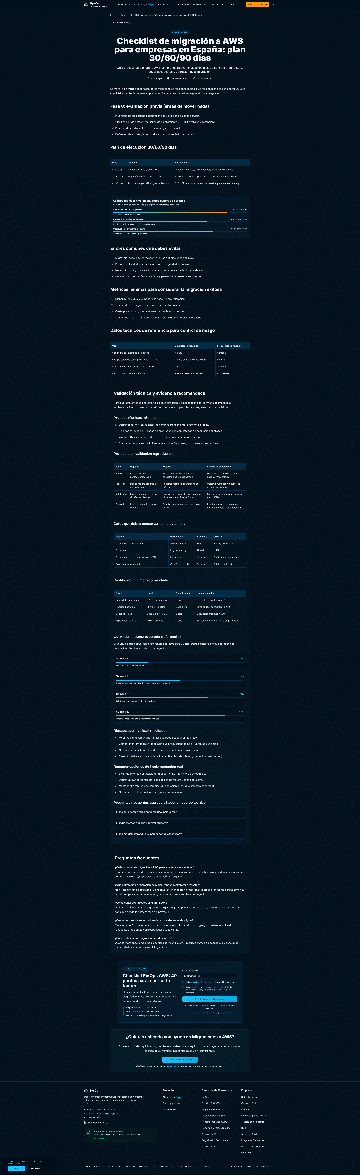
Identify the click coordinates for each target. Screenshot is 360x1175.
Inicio (112, 15)
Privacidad (222, 1013)
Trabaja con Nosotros (252, 1121)
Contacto (232, 4)
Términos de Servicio (113, 1166)
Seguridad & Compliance (215, 1140)
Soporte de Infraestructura (216, 1128)
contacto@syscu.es (110, 1114)
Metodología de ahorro (253, 1115)
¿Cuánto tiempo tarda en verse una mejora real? (148, 812)
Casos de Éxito (181, 4)
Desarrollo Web (210, 1134)
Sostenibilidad (185, 1166)
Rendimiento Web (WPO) (215, 1121)
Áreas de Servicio (250, 1134)
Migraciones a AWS (212, 1109)
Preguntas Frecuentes (252, 1140)
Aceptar (16, 1168)
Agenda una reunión (257, 4)
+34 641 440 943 (94, 1114)
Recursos (197, 4)
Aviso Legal (130, 1166)
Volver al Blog (123, 22)
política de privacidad (202, 982)
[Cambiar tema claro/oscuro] (272, 4)
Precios (161, 4)
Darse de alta (170, 1109)
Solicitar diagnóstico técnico (180, 1059)
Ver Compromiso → (100, 1139)
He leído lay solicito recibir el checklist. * (211, 982)
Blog (123, 15)
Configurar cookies (202, 1166)
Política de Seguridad (147, 1166)
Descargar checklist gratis (212, 999)
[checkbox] (183, 982)
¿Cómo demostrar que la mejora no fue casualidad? (150, 833)
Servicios (122, 4)
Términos (230, 1013)
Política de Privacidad (92, 1166)
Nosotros (215, 4)
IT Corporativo (209, 1146)
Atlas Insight (143, 4)
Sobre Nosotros (249, 1097)
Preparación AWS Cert (253, 1146)
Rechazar (35, 1168)
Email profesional (190, 970)
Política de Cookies (15, 1163)
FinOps (205, 1097)
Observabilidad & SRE (213, 1115)
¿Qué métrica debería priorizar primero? (143, 822)
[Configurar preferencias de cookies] (47, 1168)
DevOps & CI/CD (211, 1103)
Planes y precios (171, 1103)
